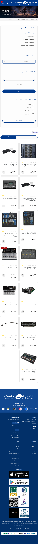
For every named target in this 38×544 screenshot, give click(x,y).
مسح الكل (19, 120)
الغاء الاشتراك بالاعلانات (31, 456)
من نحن (17, 444)
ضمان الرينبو (16, 465)
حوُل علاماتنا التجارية (15, 435)
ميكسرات (10, 19)
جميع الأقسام (29, 33)
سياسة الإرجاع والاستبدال (14, 453)
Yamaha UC (28, 114)
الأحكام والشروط (15, 458)
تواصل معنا (16, 460)
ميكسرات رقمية (29, 42)
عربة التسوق (33, 446)
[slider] (4, 80)
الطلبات (34, 451)
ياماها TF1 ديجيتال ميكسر (11, 267)
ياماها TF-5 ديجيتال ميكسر (11, 304)
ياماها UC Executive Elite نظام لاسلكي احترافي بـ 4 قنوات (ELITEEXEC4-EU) (30, 200)
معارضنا (17, 446)
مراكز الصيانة (16, 448)
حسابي (35, 444)
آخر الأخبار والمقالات (15, 437)
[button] (11, 3)
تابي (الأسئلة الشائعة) (14, 463)
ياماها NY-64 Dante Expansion (29, 304)
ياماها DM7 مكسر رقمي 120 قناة (10, 198)
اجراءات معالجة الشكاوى (14, 451)
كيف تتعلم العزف (15, 432)
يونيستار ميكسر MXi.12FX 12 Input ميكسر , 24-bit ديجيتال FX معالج (10, 235)
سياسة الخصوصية (15, 456)
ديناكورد (29, 104)
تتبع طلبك (34, 453)
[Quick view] (22, 172)
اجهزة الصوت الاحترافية (23, 19)
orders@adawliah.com (13, 419)
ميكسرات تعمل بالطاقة (27, 45)
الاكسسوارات (30, 36)
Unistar (29, 108)
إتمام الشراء (33, 448)
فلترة (19, 91)
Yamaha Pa (28, 111)
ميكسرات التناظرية (28, 39)
